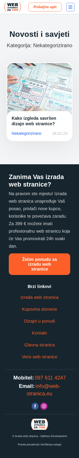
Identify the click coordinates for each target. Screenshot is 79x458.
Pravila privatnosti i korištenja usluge (39, 444)
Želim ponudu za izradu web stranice (39, 264)
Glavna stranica (39, 344)
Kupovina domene (39, 309)
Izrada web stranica (39, 297)
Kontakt (39, 333)
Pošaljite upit (45, 7)
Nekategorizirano (26, 133)
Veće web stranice (39, 356)
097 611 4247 (50, 378)
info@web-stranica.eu (43, 389)
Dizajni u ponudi (39, 321)
